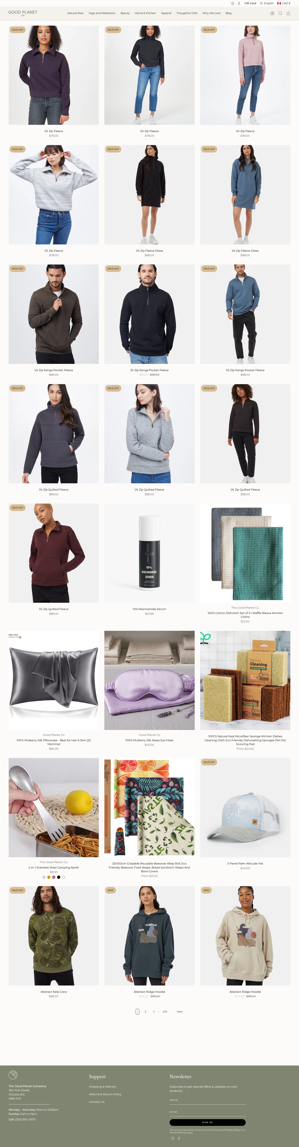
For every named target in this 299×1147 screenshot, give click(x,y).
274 (165, 1011)
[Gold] (48, 877)
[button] (75, 13)
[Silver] (44, 877)
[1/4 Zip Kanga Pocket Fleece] (54, 314)
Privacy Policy (232, 1130)
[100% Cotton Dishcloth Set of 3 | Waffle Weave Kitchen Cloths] (245, 553)
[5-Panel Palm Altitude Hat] (245, 807)
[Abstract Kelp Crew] (54, 935)
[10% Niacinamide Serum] (149, 553)
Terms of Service (178, 1132)
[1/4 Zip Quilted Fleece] (54, 433)
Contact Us (97, 1102)
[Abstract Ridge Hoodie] (149, 935)
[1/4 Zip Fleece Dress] (149, 194)
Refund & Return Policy (105, 1094)
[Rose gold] (53, 877)
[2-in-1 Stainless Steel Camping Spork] (54, 807)
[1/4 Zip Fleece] (54, 75)
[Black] (58, 877)
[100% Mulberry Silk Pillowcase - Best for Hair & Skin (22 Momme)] (54, 680)
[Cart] (288, 13)
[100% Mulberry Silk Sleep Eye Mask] (149, 680)
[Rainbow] (63, 877)
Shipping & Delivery (102, 1086)
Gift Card (250, 3)
